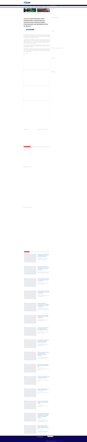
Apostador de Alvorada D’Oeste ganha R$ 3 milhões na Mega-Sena (43, 365)
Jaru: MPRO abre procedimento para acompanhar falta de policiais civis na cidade (43, 341)
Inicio (25, 6)
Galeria (36, 6)
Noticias (29, 6)
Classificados (41, 6)
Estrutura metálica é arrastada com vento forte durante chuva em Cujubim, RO (43, 279)
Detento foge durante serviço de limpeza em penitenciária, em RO (43, 402)
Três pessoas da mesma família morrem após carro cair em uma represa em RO (43, 292)
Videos (33, 6)
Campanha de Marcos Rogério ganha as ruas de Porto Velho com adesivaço (43, 316)
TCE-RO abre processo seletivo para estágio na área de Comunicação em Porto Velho (43, 328)
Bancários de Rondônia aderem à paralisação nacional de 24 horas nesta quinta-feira (43, 255)
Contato (46, 6)
